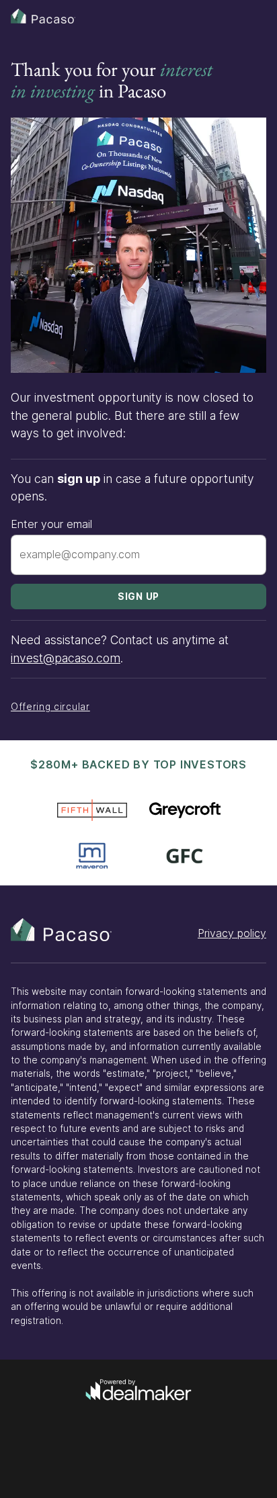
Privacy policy (232, 933)
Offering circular (50, 706)
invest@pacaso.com (65, 658)
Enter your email (51, 524)
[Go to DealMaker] (138, 1391)
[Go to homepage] (61, 929)
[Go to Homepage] (43, 16)
